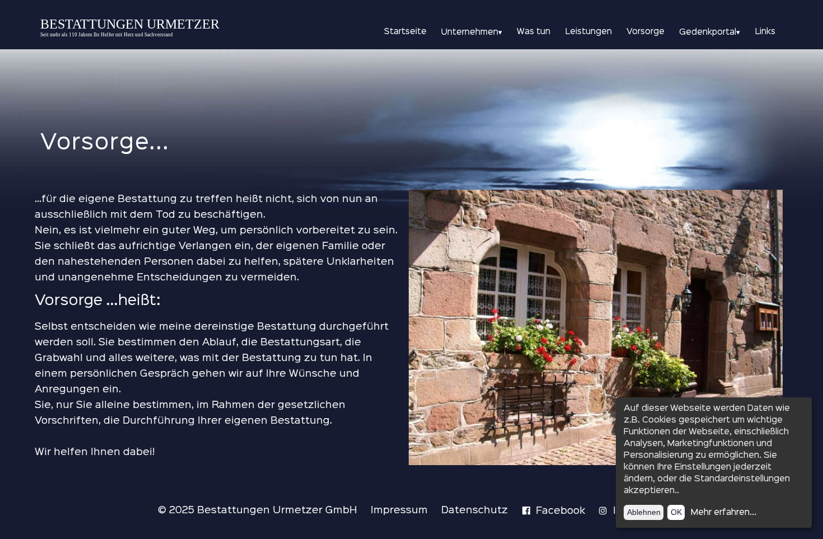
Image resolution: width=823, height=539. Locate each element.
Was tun (533, 32)
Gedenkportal (709, 32)
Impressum (399, 510)
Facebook (560, 511)
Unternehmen (471, 32)
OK (676, 512)
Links (765, 32)
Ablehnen (644, 512)
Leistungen (588, 32)
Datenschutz (474, 510)
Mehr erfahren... (723, 513)
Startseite (405, 32)
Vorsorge (645, 32)
